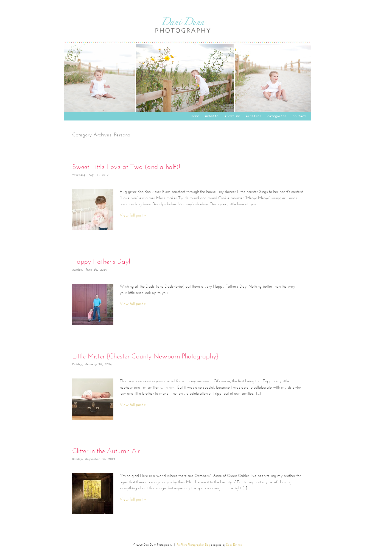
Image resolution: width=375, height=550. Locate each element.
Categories (277, 116)
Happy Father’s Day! (101, 262)
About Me (232, 116)
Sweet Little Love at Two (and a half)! (126, 167)
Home (195, 116)
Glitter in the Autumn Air (106, 451)
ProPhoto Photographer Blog (193, 544)
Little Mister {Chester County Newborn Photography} (145, 356)
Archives (253, 116)
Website (212, 116)
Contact (299, 116)
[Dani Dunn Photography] (187, 43)
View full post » (133, 216)
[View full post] (92, 209)
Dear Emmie (234, 544)
